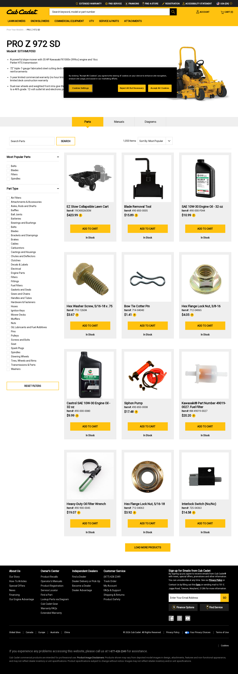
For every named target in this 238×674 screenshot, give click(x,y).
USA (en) (224, 3)
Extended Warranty (90, 3)
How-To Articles (18, 581)
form (198, 584)
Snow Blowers (40, 21)
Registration (172, 3)
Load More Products (147, 547)
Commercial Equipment (69, 21)
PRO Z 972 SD (33, 30)
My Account (110, 585)
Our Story (14, 576)
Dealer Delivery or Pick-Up (86, 581)
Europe (42, 632)
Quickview (90, 192)
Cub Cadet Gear (49, 603)
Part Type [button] (12, 188)
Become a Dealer (81, 585)
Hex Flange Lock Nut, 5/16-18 (144, 504)
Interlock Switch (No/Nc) (199, 504)
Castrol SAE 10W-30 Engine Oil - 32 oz (88, 405)
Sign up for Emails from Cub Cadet (198, 579)
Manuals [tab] (119, 121)
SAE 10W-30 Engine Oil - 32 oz (202, 206)
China (67, 632)
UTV (91, 21)
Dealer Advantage (82, 590)
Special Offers (17, 585)
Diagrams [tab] (150, 121)
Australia (54, 632)
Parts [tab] (87, 121)
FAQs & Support (112, 590)
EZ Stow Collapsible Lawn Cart (88, 206)
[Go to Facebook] (171, 619)
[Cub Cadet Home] (22, 11)
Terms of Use (222, 632)
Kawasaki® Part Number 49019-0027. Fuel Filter (204, 405)
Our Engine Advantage (21, 599)
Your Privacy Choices (200, 632)
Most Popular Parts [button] (18, 157)
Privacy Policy (215, 580)
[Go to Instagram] (179, 619)
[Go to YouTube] (187, 619)
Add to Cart (90, 228)
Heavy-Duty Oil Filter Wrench (86, 504)
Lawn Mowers (16, 21)
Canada (29, 632)
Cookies (225, 645)
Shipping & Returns (114, 594)
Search (65, 141)
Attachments (133, 21)
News (12, 590)
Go (224, 597)
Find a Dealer (79, 576)
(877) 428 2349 (112, 576)
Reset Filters (32, 386)
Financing (133, 3)
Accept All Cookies (160, 88)
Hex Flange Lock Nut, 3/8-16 (201, 306)
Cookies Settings (80, 88)
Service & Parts (109, 21)
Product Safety (112, 599)
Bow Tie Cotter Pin (137, 306)
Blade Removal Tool (137, 206)
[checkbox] (12, 167)
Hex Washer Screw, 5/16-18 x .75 (89, 306)
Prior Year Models (15, 30)
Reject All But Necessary (132, 88)
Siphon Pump (133, 403)
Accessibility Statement (198, 3)
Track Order (110, 581)
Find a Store (151, 3)
